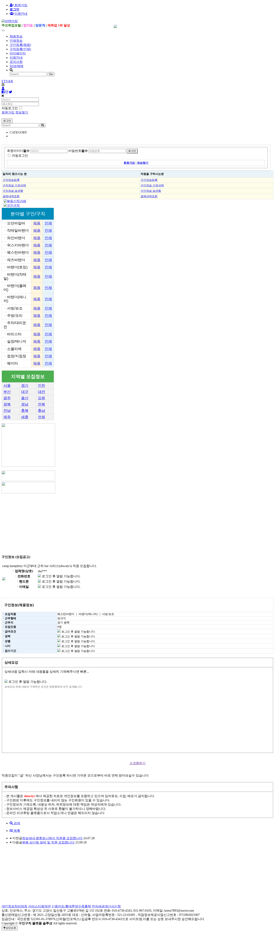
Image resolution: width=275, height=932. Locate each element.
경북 (7, 404)
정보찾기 (21, 112)
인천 (41, 386)
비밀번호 (78, 150)
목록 (16, 830)
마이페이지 (18, 53)
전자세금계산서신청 (106, 906)
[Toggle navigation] (3, 30)
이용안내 (16, 57)
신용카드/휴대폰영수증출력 (71, 906)
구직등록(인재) (20, 49)
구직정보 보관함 (13, 190)
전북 (41, 404)
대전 (41, 392)
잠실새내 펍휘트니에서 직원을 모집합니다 (52, 838)
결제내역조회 (11, 196)
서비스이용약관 (39, 906)
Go (51, 74)
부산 (7, 392)
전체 (41, 417)
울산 (24, 398)
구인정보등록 (149, 179)
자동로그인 (20, 155)
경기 (24, 386)
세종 (24, 417)
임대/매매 (16, 66)
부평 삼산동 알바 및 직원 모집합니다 (48, 842)
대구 (24, 392)
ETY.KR (7, 81)
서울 (7, 386)
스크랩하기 (137, 763)
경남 (24, 404)
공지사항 (16, 62)
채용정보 (16, 36)
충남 (41, 411)
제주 (7, 417)
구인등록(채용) (20, 45)
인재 (48, 223)
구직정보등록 (11, 179)
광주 (7, 398)
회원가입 (20, 5)
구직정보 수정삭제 (14, 185)
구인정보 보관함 (151, 190)
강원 (41, 398)
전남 (7, 411)
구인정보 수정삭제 (152, 185)
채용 (36, 223)
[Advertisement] (122, 522)
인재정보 (16, 40)
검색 (16, 823)
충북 (24, 411)
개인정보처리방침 (14, 906)
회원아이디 (18, 150)
